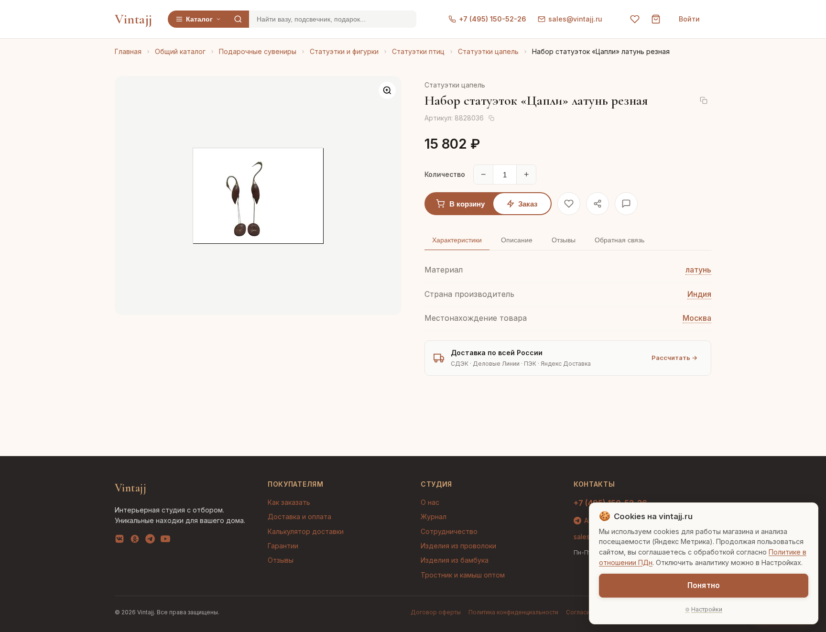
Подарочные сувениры (257, 51)
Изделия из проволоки (458, 546)
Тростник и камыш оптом (463, 575)
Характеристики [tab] (457, 240)
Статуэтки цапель (488, 51)
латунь (698, 269)
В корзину (467, 204)
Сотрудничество (449, 531)
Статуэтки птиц (418, 51)
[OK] (135, 540)
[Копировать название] (703, 100)
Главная (128, 51)
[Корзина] (655, 19)
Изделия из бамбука (455, 560)
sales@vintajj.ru (575, 19)
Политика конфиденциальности (513, 612)
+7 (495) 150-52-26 (492, 19)
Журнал (433, 516)
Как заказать (289, 502)
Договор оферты (436, 612)
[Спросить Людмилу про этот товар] (626, 203)
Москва (697, 318)
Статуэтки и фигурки (344, 51)
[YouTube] (165, 540)
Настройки (706, 609)
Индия (699, 294)
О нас (430, 502)
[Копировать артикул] (491, 118)
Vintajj (133, 19)
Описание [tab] (517, 240)
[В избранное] (568, 203)
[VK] (119, 540)
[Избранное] (634, 19)
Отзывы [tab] (564, 240)
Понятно (703, 585)
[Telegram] (150, 540)
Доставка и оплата (299, 516)
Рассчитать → (674, 357)
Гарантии (283, 546)
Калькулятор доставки (306, 531)
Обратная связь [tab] (619, 240)
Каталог (199, 19)
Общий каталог (180, 51)
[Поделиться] (597, 203)
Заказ (527, 204)
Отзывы (280, 560)
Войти (689, 19)
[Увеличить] (387, 90)
